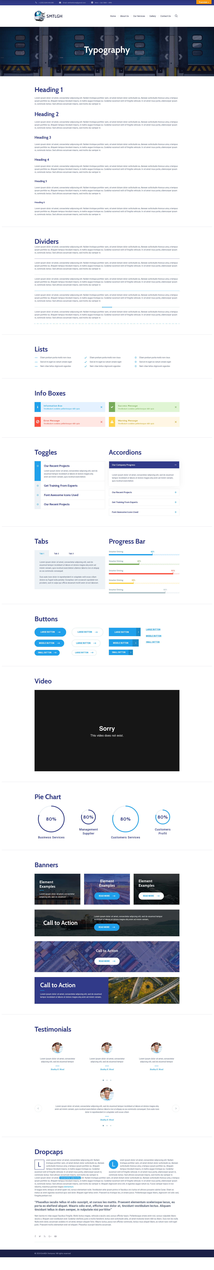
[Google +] (50, 1236)
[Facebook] (35, 1236)
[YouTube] (55, 1236)
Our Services (139, 16)
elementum (68, 1187)
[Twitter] (40, 1236)
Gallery (152, 16)
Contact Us (165, 16)
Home (113, 16)
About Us (124, 16)
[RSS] (45, 1236)
